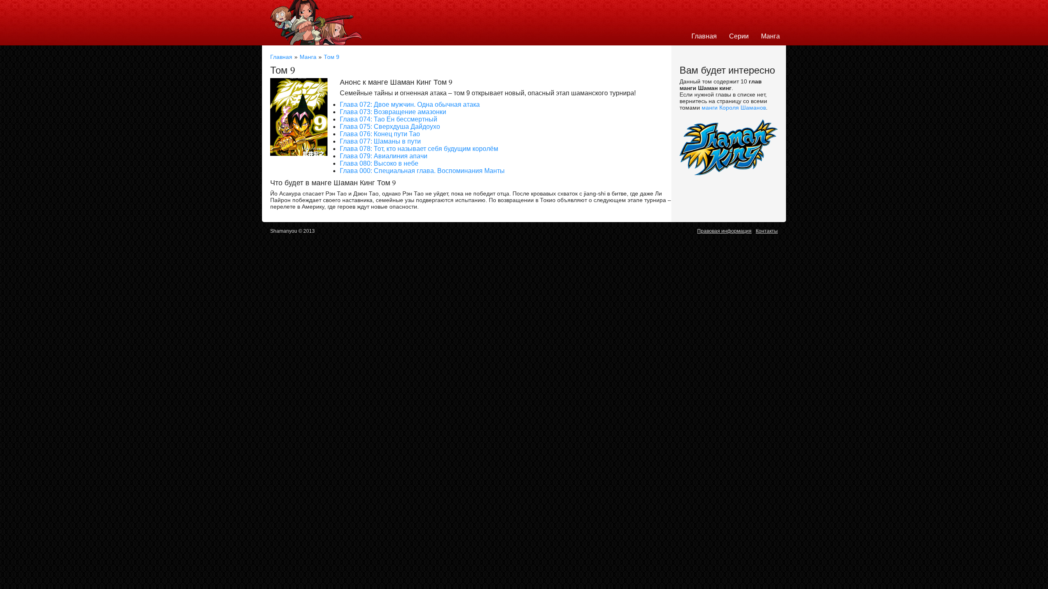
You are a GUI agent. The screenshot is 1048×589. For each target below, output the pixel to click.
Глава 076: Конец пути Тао (380, 133)
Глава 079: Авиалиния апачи (383, 156)
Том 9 (331, 57)
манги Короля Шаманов (734, 107)
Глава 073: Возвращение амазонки (393, 111)
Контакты (767, 231)
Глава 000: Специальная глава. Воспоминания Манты (422, 170)
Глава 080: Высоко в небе (379, 163)
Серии (739, 36)
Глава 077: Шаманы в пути (380, 141)
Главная (704, 36)
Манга (770, 36)
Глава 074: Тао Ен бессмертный (388, 119)
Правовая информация (724, 231)
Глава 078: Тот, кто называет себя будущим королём (419, 148)
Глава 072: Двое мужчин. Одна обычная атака (410, 104)
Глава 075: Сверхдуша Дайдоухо (390, 126)
